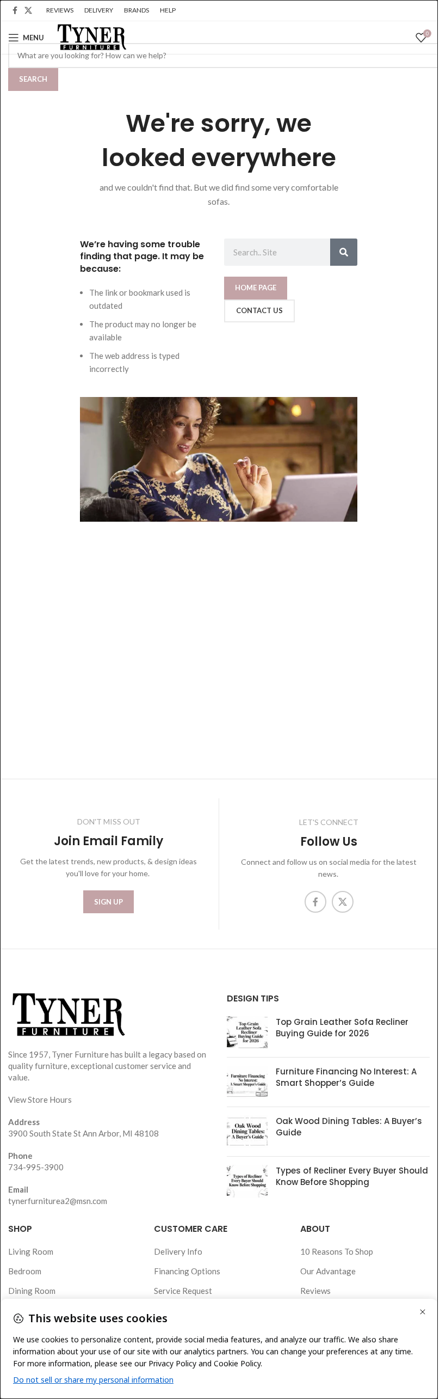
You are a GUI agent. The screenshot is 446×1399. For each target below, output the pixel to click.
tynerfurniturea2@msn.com (57, 1201)
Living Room (30, 1251)
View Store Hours (40, 1099)
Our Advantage (328, 1271)
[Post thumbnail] (247, 1032)
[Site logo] (91, 36)
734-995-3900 (36, 1167)
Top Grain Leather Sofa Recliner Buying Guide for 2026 (342, 1027)
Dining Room (31, 1291)
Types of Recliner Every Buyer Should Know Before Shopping (352, 1176)
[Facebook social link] (14, 10)
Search (33, 79)
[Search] (343, 252)
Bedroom (24, 1271)
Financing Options (187, 1271)
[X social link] (28, 10)
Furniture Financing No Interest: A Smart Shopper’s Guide (346, 1077)
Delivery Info (178, 1251)
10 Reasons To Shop (336, 1251)
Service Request (183, 1291)
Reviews (315, 1291)
